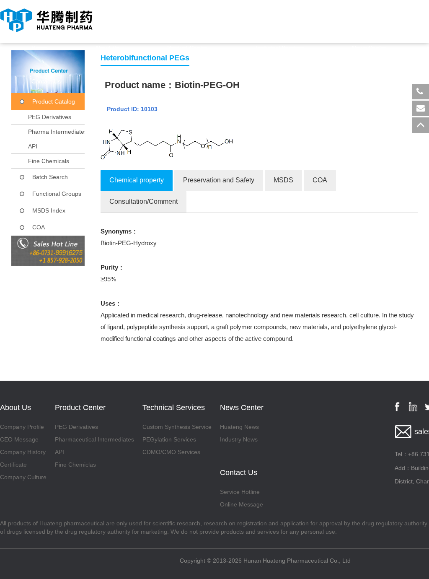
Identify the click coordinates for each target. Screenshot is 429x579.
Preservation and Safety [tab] (218, 180)
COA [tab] (320, 180)
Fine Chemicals (48, 161)
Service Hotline (240, 491)
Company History (23, 452)
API (32, 146)
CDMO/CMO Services (171, 452)
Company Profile (22, 426)
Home (39, 47)
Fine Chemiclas (75, 464)
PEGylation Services (169, 439)
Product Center (187, 47)
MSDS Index (48, 210)
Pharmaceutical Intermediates (94, 439)
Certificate (13, 464)
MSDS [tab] (283, 180)
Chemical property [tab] (136, 180)
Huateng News (239, 426)
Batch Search (50, 177)
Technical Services (279, 47)
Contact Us (46, 81)
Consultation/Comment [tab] (143, 201)
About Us (107, 47)
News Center (369, 47)
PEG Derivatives (49, 117)
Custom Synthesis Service (177, 426)
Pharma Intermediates (57, 131)
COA (38, 227)
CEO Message (19, 439)
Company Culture (23, 477)
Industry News (239, 439)
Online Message (241, 504)
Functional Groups (56, 193)
